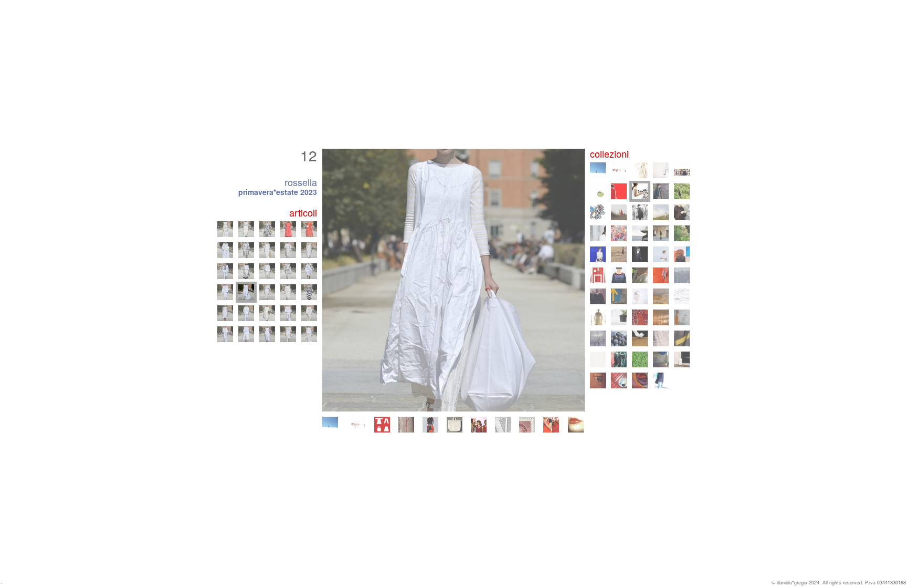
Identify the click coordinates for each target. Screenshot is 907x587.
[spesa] (454, 424)
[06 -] (225, 313)
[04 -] (288, 334)
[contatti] (527, 424)
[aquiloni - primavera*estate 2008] (640, 317)
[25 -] (309, 250)
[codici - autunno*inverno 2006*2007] (598, 338)
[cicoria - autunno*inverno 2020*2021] (640, 212)
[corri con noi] (551, 424)
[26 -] (225, 229)
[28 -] (267, 229)
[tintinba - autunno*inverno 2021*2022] (598, 212)
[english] (576, 424)
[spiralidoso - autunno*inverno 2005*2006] (640, 338)
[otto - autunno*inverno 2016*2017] (598, 254)
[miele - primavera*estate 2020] (661, 212)
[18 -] (267, 271)
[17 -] (246, 271)
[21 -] (225, 250)
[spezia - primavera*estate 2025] (661, 170)
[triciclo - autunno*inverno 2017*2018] (661, 233)
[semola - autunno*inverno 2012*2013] (661, 275)
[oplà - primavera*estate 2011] (619, 296)
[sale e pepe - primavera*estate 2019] (598, 233)
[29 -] (288, 229)
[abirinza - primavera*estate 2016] (619, 254)
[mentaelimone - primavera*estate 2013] (640, 275)
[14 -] (288, 292)
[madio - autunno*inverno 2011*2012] (598, 296)
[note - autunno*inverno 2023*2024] (619, 191)
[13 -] (267, 292)
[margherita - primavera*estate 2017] (682, 233)
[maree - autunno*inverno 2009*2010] (682, 296)
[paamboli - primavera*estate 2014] (598, 275)
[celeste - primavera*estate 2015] (661, 254)
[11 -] (225, 292)
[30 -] (309, 229)
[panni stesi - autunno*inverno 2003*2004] (619, 359)
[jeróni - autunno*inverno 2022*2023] (661, 191)
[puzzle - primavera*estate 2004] (598, 359)
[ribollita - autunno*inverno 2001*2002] (598, 380)
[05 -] (309, 334)
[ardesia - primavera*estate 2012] (682, 275)
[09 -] (288, 313)
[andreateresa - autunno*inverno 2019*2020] (682, 212)
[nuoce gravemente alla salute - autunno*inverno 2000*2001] (640, 380)
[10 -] (309, 313)
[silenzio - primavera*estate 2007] (682, 317)
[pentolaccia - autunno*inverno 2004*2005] (682, 338)
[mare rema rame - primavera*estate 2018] (640, 233)
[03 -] (267, 334)
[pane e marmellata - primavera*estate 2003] (640, 359)
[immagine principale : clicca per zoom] (453, 280)
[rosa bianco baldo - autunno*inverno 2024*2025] (682, 170)
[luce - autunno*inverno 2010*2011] (640, 296)
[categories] (382, 424)
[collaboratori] (479, 424)
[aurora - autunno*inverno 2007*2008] (661, 317)
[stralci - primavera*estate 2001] (619, 380)
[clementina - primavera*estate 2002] (682, 359)
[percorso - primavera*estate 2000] (661, 380)
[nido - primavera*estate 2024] (598, 191)
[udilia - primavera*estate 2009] (598, 317)
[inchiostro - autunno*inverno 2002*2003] (661, 359)
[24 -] (288, 250)
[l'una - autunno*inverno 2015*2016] (640, 254)
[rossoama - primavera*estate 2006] (619, 338)
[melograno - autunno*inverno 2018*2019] (619, 233)
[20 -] (309, 271)
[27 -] (246, 229)
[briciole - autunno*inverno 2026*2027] (330, 424)
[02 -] (246, 334)
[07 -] (246, 313)
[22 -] (246, 250)
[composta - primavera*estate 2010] (661, 296)
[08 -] (267, 313)
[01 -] (225, 334)
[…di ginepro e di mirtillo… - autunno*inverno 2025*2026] (640, 170)
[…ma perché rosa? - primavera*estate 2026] (358, 424)
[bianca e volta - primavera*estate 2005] (661, 338)
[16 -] (225, 271)
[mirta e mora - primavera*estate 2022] (682, 191)
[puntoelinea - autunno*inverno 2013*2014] (619, 275)
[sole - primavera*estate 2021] (619, 212)
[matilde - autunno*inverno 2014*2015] (682, 254)
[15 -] (309, 292)
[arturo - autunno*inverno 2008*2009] (619, 317)
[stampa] (503, 424)
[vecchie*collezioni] (406, 424)
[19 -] (288, 271)
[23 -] (267, 250)
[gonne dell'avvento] (430, 424)
